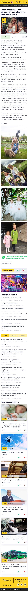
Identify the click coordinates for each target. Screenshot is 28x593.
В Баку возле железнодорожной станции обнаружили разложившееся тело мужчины (14, 342)
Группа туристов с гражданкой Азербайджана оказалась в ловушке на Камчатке (13, 370)
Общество (8, 346)
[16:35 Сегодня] (14, 469)
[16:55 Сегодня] (14, 442)
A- (23, 37)
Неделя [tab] (14, 335)
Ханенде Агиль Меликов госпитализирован (12, 308)
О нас (5, 585)
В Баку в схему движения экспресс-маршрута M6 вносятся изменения (14, 566)
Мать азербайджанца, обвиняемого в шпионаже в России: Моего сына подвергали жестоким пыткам (13, 352)
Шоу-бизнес (5, 37)
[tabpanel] (14, 369)
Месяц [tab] (23, 335)
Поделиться (7, 270)
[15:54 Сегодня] (14, 526)
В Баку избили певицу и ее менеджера (11, 297)
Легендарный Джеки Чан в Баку (9, 303)
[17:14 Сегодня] (14, 412)
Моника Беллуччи (6, 263)
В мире (8, 356)
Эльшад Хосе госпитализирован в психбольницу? (14, 313)
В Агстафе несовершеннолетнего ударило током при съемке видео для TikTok (14, 425)
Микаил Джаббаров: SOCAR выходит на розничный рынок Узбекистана (12, 509)
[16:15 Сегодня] (14, 497)
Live (9, 585)
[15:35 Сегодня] (14, 554)
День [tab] (5, 335)
